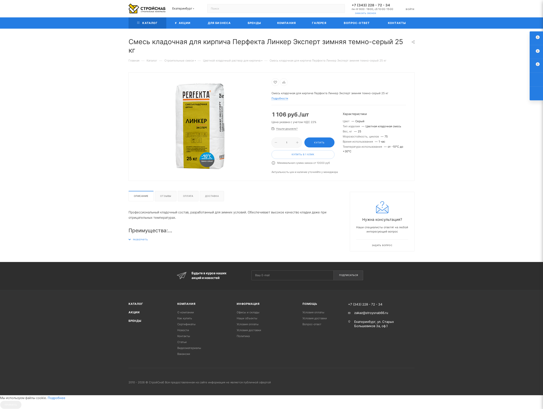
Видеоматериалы (189, 348)
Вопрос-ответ (311, 324)
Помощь (309, 303)
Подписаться (348, 275)
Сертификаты (186, 324)
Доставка (212, 196)
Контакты (183, 336)
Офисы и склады (248, 312)
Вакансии (183, 354)
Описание (141, 196)
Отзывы (165, 196)
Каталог (136, 303)
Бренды (135, 320)
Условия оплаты (248, 324)
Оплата (188, 196)
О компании (185, 312)
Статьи (182, 342)
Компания (186, 303)
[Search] (339, 8)
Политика (243, 336)
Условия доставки (249, 330)
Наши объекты (247, 318)
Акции (134, 312)
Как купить (184, 318)
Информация (248, 303)
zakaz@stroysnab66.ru (371, 313)
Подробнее (56, 398)
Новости (183, 330)
